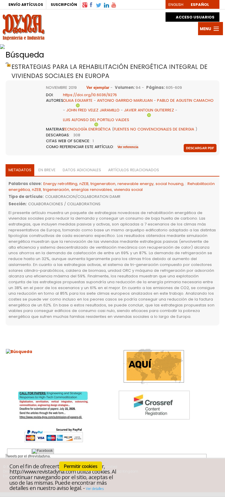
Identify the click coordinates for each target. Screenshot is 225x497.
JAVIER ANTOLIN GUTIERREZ (149, 110)
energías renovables (91, 189)
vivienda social (128, 189)
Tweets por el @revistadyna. (28, 456)
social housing (169, 183)
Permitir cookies (80, 466)
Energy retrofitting (60, 183)
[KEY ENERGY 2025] (71, 45)
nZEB (83, 183)
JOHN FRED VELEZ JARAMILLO (93, 110)
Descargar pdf (200, 148)
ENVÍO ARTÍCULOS (25, 4)
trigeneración (56, 189)
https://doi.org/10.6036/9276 (90, 95)
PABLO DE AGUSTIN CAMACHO (185, 100)
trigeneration (103, 183)
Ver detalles (94, 488)
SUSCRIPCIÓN (64, 4)
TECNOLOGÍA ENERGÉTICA (87, 129)
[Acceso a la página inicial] (23, 26)
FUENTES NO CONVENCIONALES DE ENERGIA (154, 129)
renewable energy (135, 183)
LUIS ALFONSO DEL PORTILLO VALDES (96, 120)
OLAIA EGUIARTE (78, 100)
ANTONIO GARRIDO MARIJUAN (125, 100)
